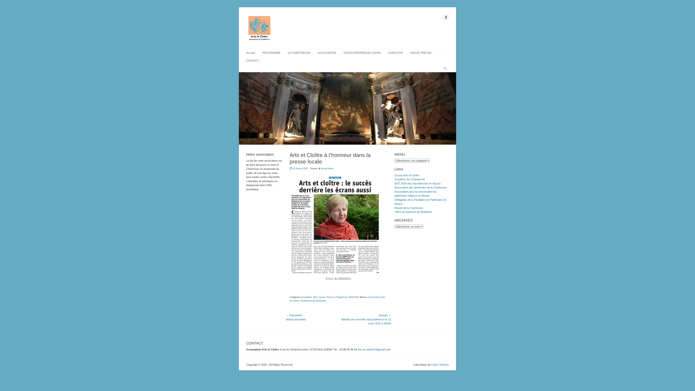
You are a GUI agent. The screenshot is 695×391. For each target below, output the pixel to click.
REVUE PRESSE (420, 52)
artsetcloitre (327, 168)
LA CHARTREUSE (299, 52)
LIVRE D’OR (395, 52)
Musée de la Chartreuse (409, 207)
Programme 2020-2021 (347, 297)
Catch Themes (440, 364)
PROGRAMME (271, 52)
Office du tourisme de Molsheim (413, 211)
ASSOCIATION (327, 52)
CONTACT (252, 60)
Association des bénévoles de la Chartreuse (421, 187)
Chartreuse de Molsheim (313, 300)
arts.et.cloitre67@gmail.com (374, 349)
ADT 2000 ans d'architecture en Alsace (418, 183)
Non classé (319, 297)
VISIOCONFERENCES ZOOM (362, 52)
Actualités (306, 297)
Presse (330, 297)
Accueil (250, 52)
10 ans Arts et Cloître (407, 175)
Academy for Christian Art (410, 179)
